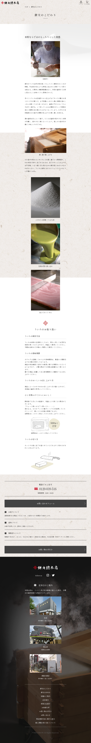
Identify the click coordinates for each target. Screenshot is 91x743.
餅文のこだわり (45, 688)
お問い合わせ (45, 715)
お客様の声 (45, 707)
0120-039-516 (48, 488)
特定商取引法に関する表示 (45, 719)
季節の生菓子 (45, 704)
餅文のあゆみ (45, 692)
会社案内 (45, 700)
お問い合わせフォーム (45, 503)
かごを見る (87, 4)
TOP (26, 7)
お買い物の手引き (45, 549)
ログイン (81, 4)
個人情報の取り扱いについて (45, 723)
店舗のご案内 (45, 696)
